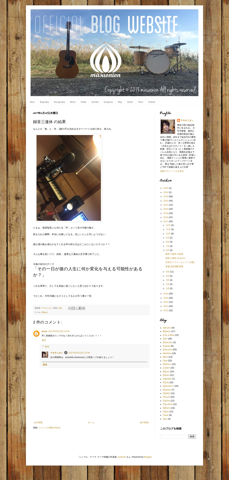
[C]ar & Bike (168, 335)
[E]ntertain (168, 342)
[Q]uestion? (168, 386)
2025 (166, 188)
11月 (168, 229)
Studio (83, 102)
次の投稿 (38, 422)
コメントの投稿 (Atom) (49, 427)
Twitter (130, 102)
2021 (166, 205)
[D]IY (165, 338)
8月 (168, 242)
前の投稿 (144, 422)
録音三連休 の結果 (174, 254)
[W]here (166, 408)
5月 (168, 271)
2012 (166, 310)
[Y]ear (166, 415)
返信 (44, 340)
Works (73, 102)
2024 (166, 192)
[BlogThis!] (73, 308)
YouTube (95, 102)
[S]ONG (166, 393)
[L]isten (166, 368)
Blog (120, 102)
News (32, 102)
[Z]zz (165, 419)
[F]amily (166, 346)
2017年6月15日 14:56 (79, 353)
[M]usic (45, 312)
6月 (168, 250)
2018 (166, 217)
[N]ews (166, 375)
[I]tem (165, 357)
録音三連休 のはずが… (176, 258)
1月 (168, 288)
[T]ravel (166, 397)
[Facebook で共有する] (80, 308)
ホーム (91, 422)
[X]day (166, 411)
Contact (151, 102)
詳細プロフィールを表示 (172, 171)
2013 (166, 306)
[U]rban (166, 400)
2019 (166, 213)
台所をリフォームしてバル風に (180, 262)
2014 (166, 302)
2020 (166, 209)
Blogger (148, 457)
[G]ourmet (167, 349)
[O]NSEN (167, 379)
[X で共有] (77, 308)
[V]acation (167, 404)
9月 (168, 238)
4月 (168, 276)
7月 (168, 246)
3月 (168, 280)
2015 (166, 298)
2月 (168, 284)
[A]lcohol (167, 328)
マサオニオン (56, 353)
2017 (166, 221)
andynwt (122, 457)
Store (140, 102)
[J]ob (165, 360)
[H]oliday (167, 353)
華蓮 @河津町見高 (174, 266)
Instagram (108, 102)
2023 (166, 196)
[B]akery (167, 331)
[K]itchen (167, 364)
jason (44, 331)
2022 (166, 201)
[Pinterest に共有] (83, 308)
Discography (59, 102)
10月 (168, 233)
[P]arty (166, 382)
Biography (44, 102)
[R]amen (167, 390)
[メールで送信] (70, 308)
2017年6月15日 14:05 (59, 331)
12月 (168, 225)
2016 (166, 293)
